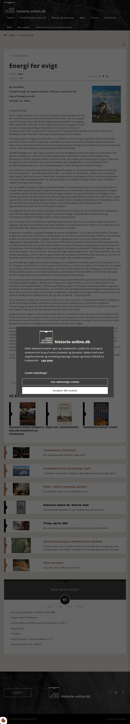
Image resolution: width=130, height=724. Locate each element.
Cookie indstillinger (36, 373)
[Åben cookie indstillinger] (3, 720)
